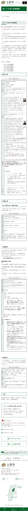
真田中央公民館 (10, 181)
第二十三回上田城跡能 (8, 65)
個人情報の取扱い (16, 458)
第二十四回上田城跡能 (8, 67)
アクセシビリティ (16, 460)
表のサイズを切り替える (14, 78)
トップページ (7, 452)
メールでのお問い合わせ (8, 414)
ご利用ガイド (8, 458)
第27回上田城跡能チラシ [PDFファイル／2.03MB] (14, 26)
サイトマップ (25, 460)
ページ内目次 (6, 16)
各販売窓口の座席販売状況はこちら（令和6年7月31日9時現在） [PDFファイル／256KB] (15, 164)
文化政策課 (14, 408)
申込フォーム (13, 300)
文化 (25, 452)
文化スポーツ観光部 (7, 408)
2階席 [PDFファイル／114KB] (17, 155)
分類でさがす (12, 452)
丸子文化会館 (10, 178)
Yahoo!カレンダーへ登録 (8, 432)
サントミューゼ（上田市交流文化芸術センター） (15, 88)
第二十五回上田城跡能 (8, 69)
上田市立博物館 (7, 378)
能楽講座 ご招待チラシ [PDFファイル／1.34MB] (15, 264)
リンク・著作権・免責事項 (5, 460)
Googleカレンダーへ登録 (8, 429)
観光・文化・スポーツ (19, 452)
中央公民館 (6, 221)
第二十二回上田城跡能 (8, 64)
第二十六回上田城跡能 (8, 70)
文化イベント (7, 453)
